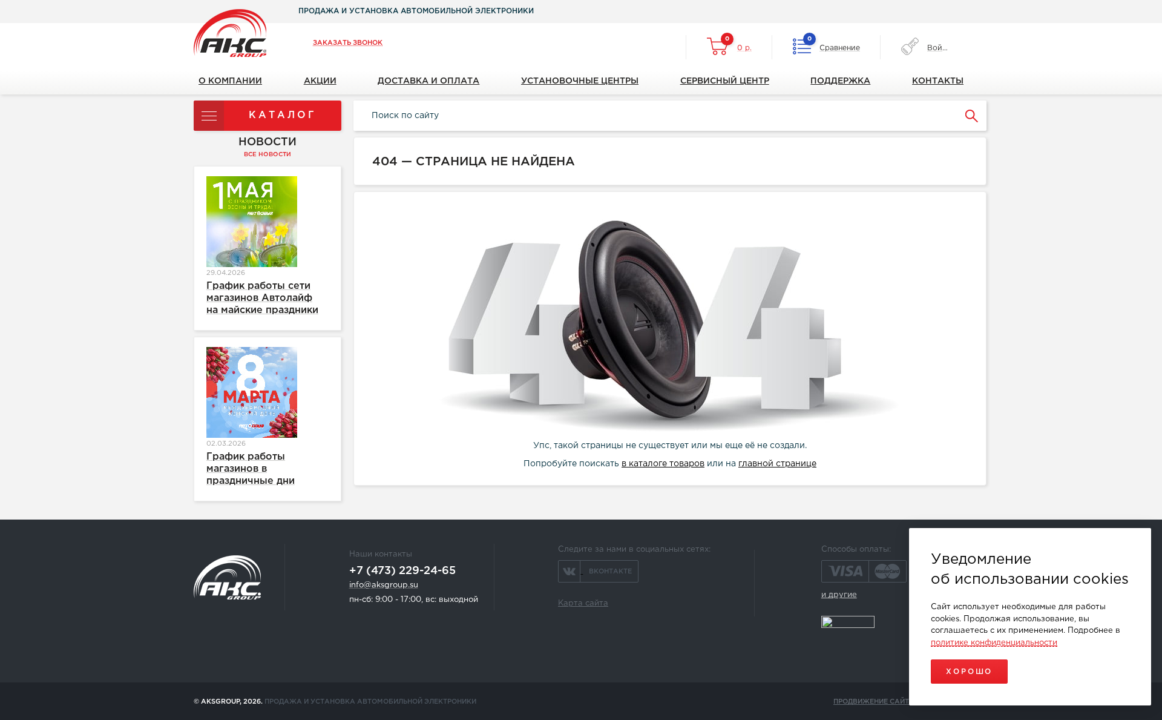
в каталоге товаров (663, 463)
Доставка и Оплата (428, 81)
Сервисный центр (724, 81)
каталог (283, 115)
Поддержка (840, 81)
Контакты (937, 81)
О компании (230, 81)
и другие (839, 595)
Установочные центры (579, 81)
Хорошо (969, 672)
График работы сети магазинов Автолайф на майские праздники (262, 298)
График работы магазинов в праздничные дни (250, 469)
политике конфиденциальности (994, 642)
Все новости (267, 154)
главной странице (777, 463)
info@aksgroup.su (383, 585)
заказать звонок (347, 43)
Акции (320, 81)
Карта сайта (583, 603)
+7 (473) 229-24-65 (402, 571)
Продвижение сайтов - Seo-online (900, 702)
